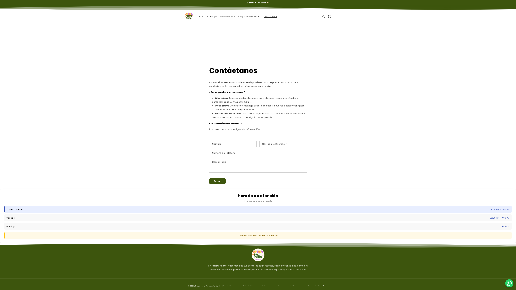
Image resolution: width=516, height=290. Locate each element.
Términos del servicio (279, 286)
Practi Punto (200, 286)
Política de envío (297, 286)
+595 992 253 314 (242, 102)
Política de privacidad (236, 286)
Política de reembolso (257, 286)
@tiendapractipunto (243, 109)
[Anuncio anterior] (185, 2)
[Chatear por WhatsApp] (509, 283)
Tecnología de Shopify (215, 286)
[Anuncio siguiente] (331, 2)
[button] (324, 16)
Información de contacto (317, 286)
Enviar (217, 181)
